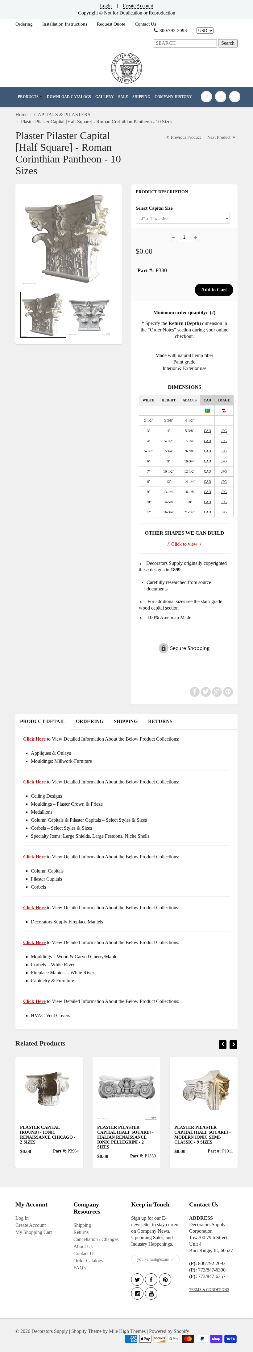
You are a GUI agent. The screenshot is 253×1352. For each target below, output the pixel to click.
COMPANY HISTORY (173, 97)
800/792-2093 (173, 30)
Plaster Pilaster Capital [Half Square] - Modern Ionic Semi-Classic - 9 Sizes (188, 1134)
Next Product (219, 137)
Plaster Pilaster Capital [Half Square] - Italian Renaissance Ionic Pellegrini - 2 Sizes (111, 1137)
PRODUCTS (28, 97)
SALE (123, 97)
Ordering (24, 24)
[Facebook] (151, 1279)
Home (21, 114)
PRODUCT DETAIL (42, 721)
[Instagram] (137, 1293)
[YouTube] (151, 1293)
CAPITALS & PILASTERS (62, 114)
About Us (83, 1246)
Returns (81, 1232)
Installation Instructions (64, 24)
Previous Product (185, 137)
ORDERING (89, 721)
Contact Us (145, 24)
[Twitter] (137, 1279)
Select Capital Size (154, 208)
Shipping (82, 1225)
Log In (22, 1218)
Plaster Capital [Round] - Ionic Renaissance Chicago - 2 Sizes (33, 1134)
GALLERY (104, 97)
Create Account (138, 5)
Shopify (79, 1331)
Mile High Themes (127, 1331)
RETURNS (160, 721)
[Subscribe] (172, 1260)
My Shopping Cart (33, 1232)
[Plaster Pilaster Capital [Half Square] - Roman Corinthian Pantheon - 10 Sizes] (68, 239)
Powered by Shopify (169, 1331)
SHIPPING (141, 97)
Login (106, 5)
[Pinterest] (165, 1279)
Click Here (34, 781)
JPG (224, 431)
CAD (207, 431)
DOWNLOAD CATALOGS (69, 97)
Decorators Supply (49, 1331)
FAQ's (79, 1267)
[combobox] (185, 43)
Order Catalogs (88, 1260)
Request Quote (111, 24)
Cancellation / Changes (95, 1239)
